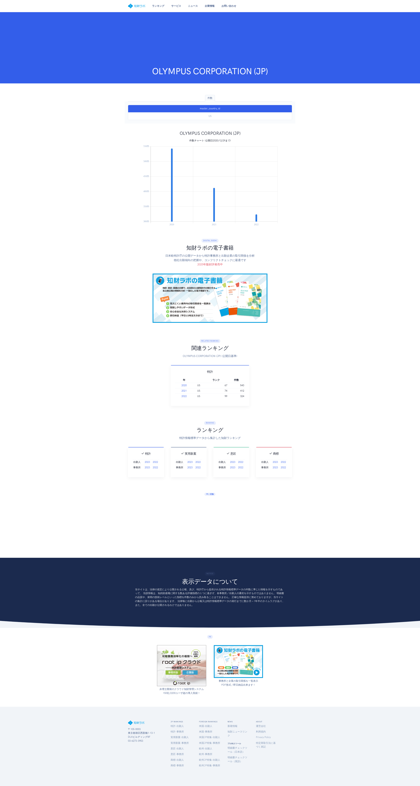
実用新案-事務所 (180, 743)
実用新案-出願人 (180, 737)
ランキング (158, 5)
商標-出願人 (177, 759)
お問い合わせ (228, 5)
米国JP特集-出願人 (209, 737)
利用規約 (261, 731)
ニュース (193, 5)
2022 (184, 396)
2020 (184, 385)
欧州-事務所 (205, 754)
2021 (184, 390)
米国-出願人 (205, 726)
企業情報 (210, 5)
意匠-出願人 (177, 748)
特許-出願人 (177, 726)
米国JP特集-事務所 (209, 743)
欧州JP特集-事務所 (209, 765)
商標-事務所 (177, 765)
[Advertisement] (210, 41)
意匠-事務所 (177, 754)
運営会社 (261, 726)
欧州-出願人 (205, 748)
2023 (147, 462)
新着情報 (232, 726)
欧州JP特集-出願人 (209, 759)
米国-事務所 (205, 731)
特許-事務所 (177, 731)
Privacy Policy (263, 737)
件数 (210, 98)
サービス (176, 5)
